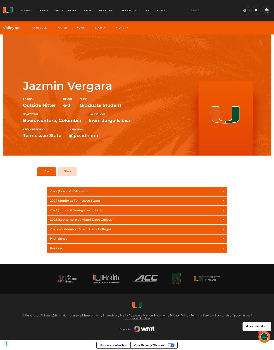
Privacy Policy (179, 315)
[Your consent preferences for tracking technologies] (6, 343)
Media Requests (130, 315)
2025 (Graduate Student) (69, 191)
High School (59, 238)
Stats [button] (99, 27)
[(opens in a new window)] (67, 278)
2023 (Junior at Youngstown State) (76, 210)
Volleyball (12, 28)
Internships (110, 315)
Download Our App (137, 318)
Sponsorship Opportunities (233, 315)
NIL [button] (147, 10)
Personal (57, 248)
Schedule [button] (39, 27)
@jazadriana (83, 135)
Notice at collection (113, 345)
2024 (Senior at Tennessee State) (75, 200)
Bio (46, 171)
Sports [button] (26, 10)
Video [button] (161, 10)
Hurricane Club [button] (66, 10)
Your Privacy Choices (149, 345)
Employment (92, 315)
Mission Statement (155, 315)
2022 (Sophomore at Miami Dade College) (82, 219)
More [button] (120, 27)
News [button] (81, 27)
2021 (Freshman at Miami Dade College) (80, 229)
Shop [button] (87, 10)
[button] (255, 10)
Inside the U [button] (106, 10)
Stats (67, 171)
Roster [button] (61, 27)
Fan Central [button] (130, 10)
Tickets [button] (43, 10)
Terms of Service (202, 315)
